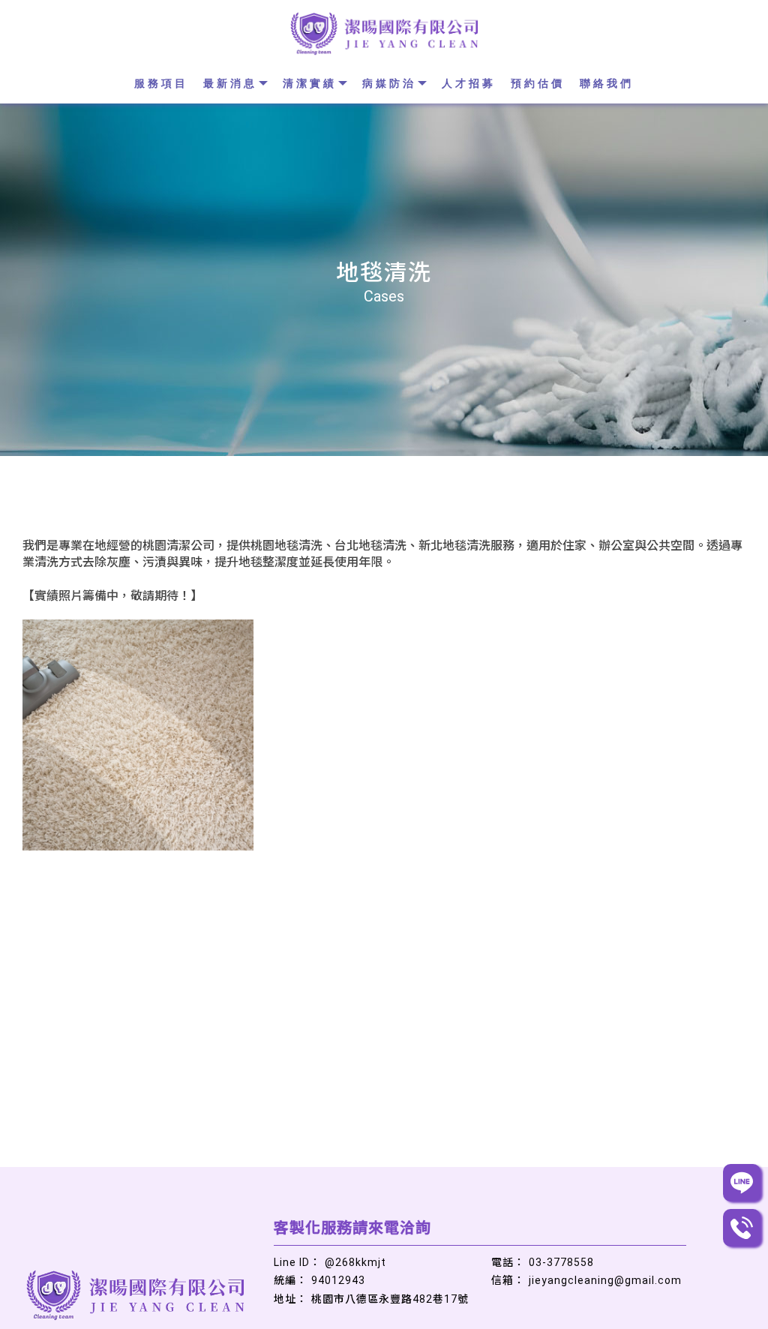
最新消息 (230, 83)
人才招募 (469, 83)
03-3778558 (561, 1262)
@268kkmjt (355, 1262)
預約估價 (538, 83)
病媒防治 (389, 83)
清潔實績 (310, 83)
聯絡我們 (607, 83)
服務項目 (161, 83)
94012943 (338, 1280)
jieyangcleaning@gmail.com (605, 1280)
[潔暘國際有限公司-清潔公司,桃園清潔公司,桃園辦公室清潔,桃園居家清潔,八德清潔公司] (384, 35)
